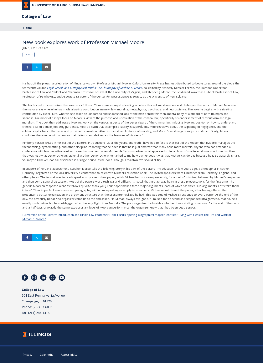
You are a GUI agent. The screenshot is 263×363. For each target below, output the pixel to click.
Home (27, 28)
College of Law (36, 16)
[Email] (46, 67)
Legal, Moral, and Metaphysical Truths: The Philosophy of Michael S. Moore (94, 88)
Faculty (29, 54)
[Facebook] (25, 277)
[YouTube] (62, 277)
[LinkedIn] (43, 277)
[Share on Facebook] (27, 67)
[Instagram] (34, 277)
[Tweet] (37, 67)
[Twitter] (52, 277)
